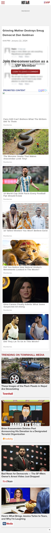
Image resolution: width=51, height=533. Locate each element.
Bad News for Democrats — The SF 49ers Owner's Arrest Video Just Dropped (23, 475)
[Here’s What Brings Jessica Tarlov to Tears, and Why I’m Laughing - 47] (25, 501)
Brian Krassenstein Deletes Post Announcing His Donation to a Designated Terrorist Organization (24, 431)
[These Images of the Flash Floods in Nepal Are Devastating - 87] (25, 371)
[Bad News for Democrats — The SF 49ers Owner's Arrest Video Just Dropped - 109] (25, 458)
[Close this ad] (49, 529)
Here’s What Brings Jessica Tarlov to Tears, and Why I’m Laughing (24, 517)
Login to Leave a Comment (25, 72)
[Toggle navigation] (3, 3)
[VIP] (47, 3)
